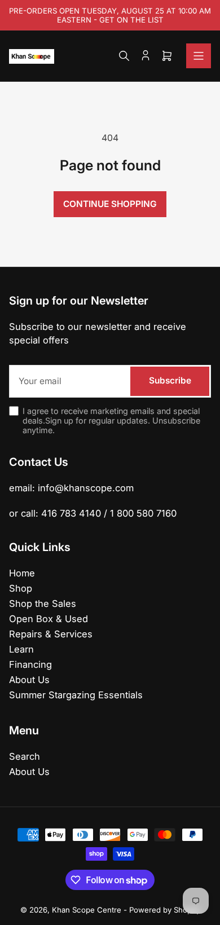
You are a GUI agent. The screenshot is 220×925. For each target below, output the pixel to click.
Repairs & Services (51, 634)
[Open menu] (198, 55)
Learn (21, 649)
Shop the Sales (42, 603)
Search (24, 756)
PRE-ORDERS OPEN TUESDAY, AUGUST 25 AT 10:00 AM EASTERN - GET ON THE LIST (110, 15)
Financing (30, 664)
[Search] (124, 55)
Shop (20, 588)
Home (22, 573)
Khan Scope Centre (86, 909)
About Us (29, 679)
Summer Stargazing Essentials (76, 695)
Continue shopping (110, 204)
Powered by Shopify (164, 909)
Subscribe (170, 380)
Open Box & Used (48, 618)
